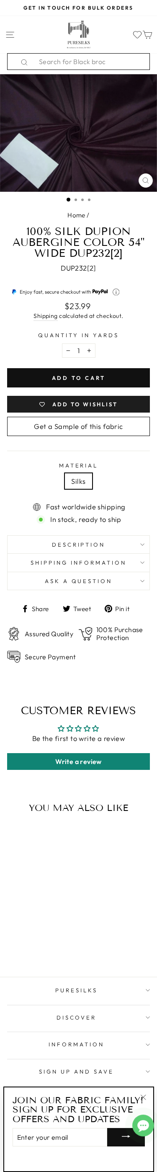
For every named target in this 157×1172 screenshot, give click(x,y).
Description (79, 544)
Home (76, 215)
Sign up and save (76, 1071)
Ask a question (79, 581)
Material (78, 465)
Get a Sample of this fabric (78, 426)
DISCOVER (77, 1017)
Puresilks (76, 990)
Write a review (78, 761)
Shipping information (78, 562)
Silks (78, 481)
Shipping (45, 316)
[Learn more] (116, 292)
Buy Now (34, 946)
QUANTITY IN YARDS (78, 335)
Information (76, 1044)
